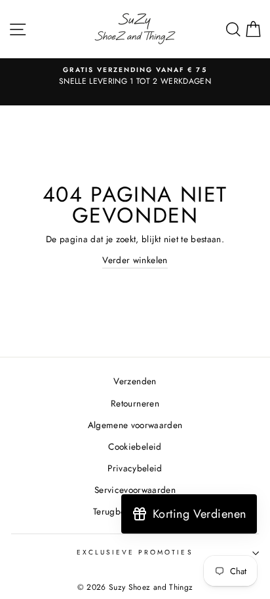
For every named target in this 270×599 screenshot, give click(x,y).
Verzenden (134, 381)
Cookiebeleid (134, 446)
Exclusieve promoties (135, 552)
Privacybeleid (134, 468)
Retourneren (135, 403)
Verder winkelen (134, 259)
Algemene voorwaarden (135, 424)
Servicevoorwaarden (135, 489)
